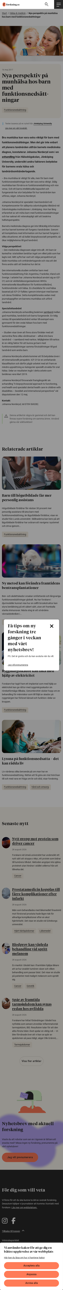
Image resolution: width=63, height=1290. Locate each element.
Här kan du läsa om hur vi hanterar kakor (24, 1257)
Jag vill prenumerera (18, 665)
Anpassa (31, 1274)
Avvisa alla (31, 1283)
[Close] (51, 626)
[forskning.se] (10, 4)
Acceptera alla (31, 1265)
